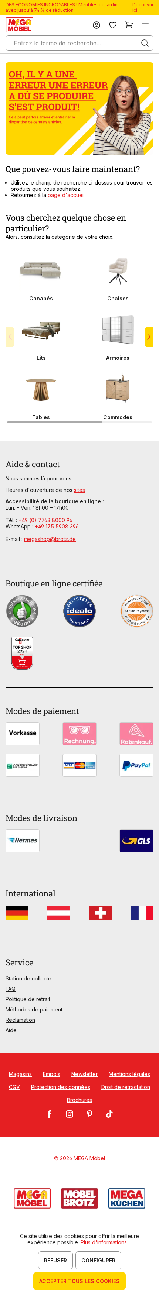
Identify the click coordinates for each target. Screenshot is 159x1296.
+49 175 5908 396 (57, 526)
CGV (14, 1087)
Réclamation (20, 1020)
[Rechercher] (145, 43)
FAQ (11, 989)
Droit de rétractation (125, 1087)
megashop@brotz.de (50, 539)
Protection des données (60, 1087)
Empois (51, 1074)
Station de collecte (28, 978)
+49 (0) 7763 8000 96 (45, 520)
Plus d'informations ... (106, 1242)
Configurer (98, 1260)
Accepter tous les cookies (79, 1281)
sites (79, 490)
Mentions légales (129, 1074)
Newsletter (84, 1074)
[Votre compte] (96, 24)
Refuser (55, 1260)
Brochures (79, 1100)
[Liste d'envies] (113, 24)
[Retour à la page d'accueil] (19, 24)
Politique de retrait (28, 999)
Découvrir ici (142, 7)
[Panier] (129, 24)
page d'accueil (66, 195)
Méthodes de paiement (34, 1009)
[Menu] (145, 24)
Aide (11, 1030)
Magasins (20, 1074)
